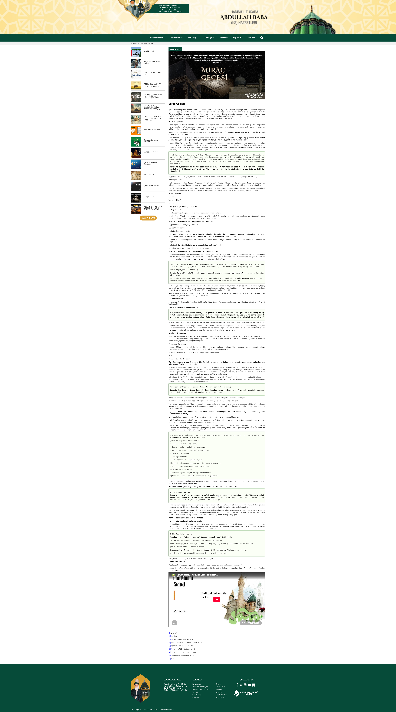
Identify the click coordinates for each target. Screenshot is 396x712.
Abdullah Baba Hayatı (200, 687)
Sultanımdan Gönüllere (201, 689)
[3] (170, 639)
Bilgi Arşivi (237, 38)
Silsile (218, 684)
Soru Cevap (192, 38)
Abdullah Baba (176, 38)
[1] (170, 633)
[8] (170, 655)
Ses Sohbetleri (221, 695)
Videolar (219, 692)
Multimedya (208, 38)
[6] (170, 649)
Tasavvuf (223, 38)
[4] (170, 642)
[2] (170, 636)
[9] (170, 658)
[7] (170, 652)
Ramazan (251, 38)
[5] (170, 646)
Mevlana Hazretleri (156, 38)
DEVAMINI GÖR (148, 218)
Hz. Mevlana (196, 684)
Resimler (219, 689)
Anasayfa (134, 43)
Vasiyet (195, 692)
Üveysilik (195, 697)
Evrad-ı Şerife (221, 687)
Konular (140, 43)
